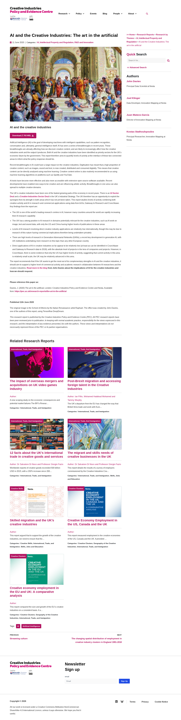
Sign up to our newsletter (157, 714)
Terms (132, 702)
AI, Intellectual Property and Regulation (55, 42)
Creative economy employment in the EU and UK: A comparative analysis (34, 591)
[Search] (168, 60)
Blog (105, 14)
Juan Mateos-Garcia (138, 115)
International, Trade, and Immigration (26, 349)
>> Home (131, 35)
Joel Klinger (133, 98)
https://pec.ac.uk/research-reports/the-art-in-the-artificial (41, 291)
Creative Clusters (76, 489)
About (131, 14)
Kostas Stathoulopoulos (140, 131)
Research (62, 14)
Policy (79, 14)
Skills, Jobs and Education (32, 547)
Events (93, 14)
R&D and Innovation (83, 42)
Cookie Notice (161, 702)
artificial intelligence (31, 626)
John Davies (134, 81)
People (116, 14)
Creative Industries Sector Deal (34, 196)
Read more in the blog (37, 268)
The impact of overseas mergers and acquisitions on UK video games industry (36, 384)
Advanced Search (138, 67)
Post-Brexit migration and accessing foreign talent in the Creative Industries (94, 384)
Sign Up (124, 681)
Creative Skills (17, 489)
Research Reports (145, 35)
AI (18, 626)
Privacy (145, 702)
